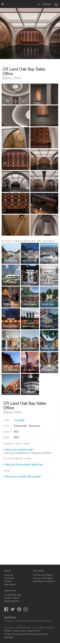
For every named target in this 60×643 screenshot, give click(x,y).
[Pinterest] (19, 610)
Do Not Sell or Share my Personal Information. (26, 633)
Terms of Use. (19, 630)
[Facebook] (6, 610)
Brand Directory (11, 600)
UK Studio (19, 420)
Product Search (11, 597)
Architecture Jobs (12, 594)
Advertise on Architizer (44, 581)
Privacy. (8, 630)
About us (8, 574)
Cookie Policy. (34, 630)
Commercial (20, 425)
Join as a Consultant (43, 577)
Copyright (8, 637)
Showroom (34, 425)
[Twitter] (13, 610)
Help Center (10, 584)
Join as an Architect (42, 574)
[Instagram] (26, 610)
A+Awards (9, 577)
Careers (8, 581)
